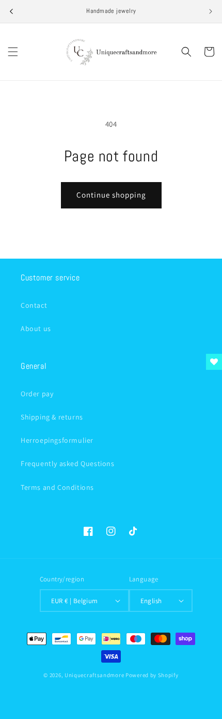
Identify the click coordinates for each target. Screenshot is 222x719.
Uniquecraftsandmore (94, 675)
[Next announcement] (210, 11)
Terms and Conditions (57, 487)
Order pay (37, 393)
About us (36, 328)
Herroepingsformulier (57, 440)
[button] (13, 51)
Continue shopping (111, 195)
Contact (34, 305)
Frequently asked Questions (68, 463)
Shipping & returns (52, 417)
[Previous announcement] (11, 11)
